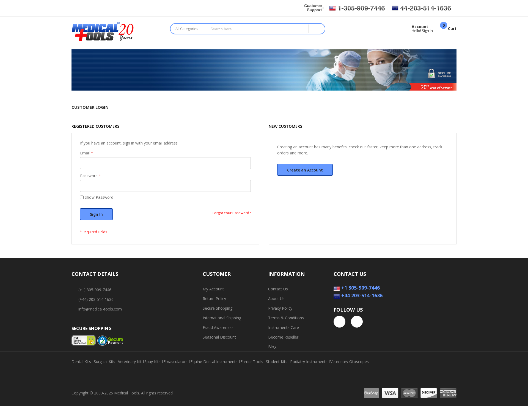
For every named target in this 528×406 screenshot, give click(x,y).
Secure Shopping (217, 308)
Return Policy (214, 298)
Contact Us (278, 288)
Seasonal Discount (219, 337)
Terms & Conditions (286, 317)
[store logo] (117, 33)
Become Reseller (283, 337)
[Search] (316, 28)
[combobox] (257, 29)
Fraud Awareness (218, 327)
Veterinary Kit (130, 362)
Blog (272, 346)
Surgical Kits (104, 362)
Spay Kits (152, 362)
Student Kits (276, 362)
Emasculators (175, 362)
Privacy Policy (280, 308)
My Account (213, 288)
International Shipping (222, 317)
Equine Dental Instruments (214, 362)
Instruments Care (283, 327)
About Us (276, 298)
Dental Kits (81, 362)
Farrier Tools (251, 362)
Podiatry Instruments (309, 362)
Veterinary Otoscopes (349, 362)
